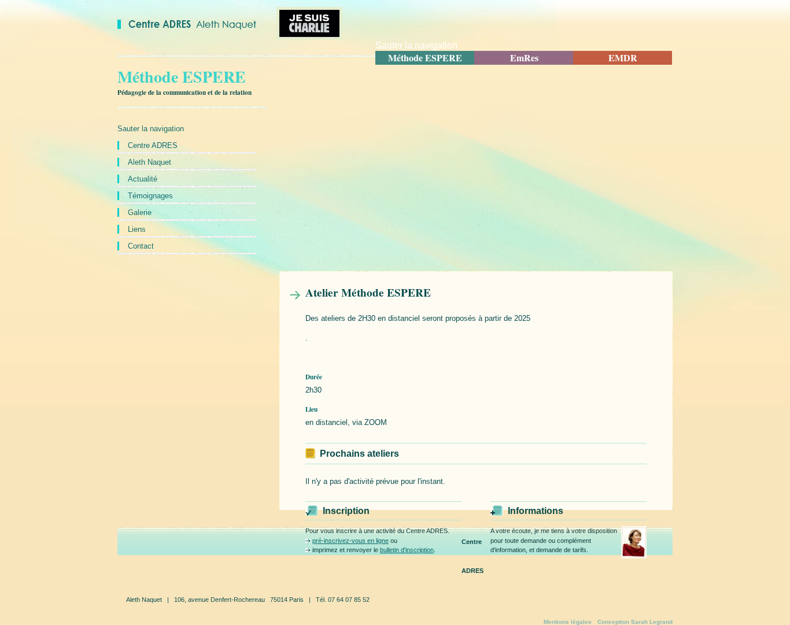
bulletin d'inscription (407, 549)
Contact (141, 246)
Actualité (142, 179)
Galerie (140, 212)
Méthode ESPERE (425, 57)
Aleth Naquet (149, 162)
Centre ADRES (153, 145)
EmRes (524, 57)
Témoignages (150, 195)
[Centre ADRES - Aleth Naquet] (186, 26)
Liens (137, 229)
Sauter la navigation (416, 45)
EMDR (622, 57)
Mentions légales (568, 622)
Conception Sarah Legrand (635, 622)
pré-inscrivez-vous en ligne (350, 540)
